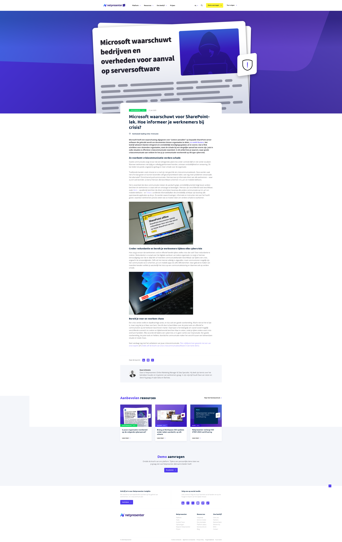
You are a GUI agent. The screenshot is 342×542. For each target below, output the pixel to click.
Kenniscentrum (201, 527)
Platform (135, 5)
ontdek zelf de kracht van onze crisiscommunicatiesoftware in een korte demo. (170, 346)
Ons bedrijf (161, 5)
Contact (215, 529)
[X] (152, 360)
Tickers (149, 192)
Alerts (135, 190)
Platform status (201, 524)
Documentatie (201, 522)
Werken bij (216, 524)
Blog (198, 529)
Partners (215, 520)
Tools (177, 520)
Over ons (216, 518)
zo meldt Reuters (197, 142)
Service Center (201, 520)
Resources (147, 5)
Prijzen (172, 5)
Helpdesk (200, 518)
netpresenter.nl (114, 5)
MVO (214, 527)
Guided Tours (180, 522)
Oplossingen (180, 524)
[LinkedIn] (143, 360)
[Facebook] (147, 360)
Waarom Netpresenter (183, 527)
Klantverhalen (217, 522)
